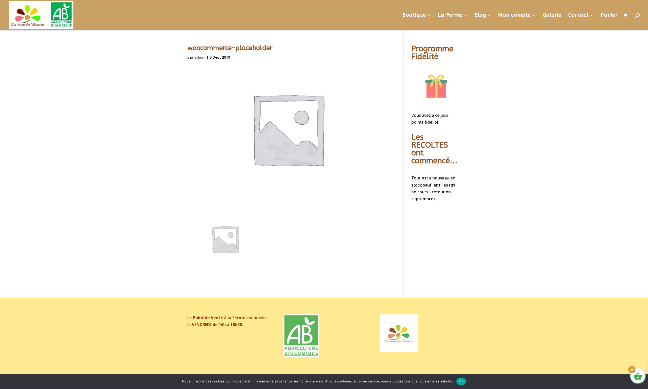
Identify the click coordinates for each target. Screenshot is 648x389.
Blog (480, 15)
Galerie (552, 15)
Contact (578, 15)
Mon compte (514, 15)
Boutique (414, 15)
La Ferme (450, 15)
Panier (609, 15)
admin (200, 57)
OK (461, 381)
